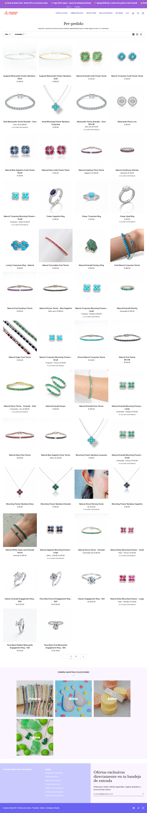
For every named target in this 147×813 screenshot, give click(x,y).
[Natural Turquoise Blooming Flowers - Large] (91, 288)
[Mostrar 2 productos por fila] (133, 34)
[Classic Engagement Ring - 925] (91, 579)
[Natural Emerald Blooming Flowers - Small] (127, 435)
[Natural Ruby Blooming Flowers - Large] (127, 579)
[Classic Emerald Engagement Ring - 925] (20, 579)
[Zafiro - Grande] (27, 225)
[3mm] (16, 127)
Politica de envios (52, 784)
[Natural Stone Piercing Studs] (91, 484)
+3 (30, 225)
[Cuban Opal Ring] (127, 196)
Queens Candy (8, 808)
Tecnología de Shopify (52, 808)
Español (77, 7)
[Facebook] (134, 808)
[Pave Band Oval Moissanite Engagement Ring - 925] (56, 625)
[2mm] (19, 127)
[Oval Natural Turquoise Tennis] (127, 245)
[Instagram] (143, 808)
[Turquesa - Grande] (99, 317)
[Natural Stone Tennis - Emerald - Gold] (20, 386)
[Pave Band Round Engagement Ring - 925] (56, 579)
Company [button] (48, 769)
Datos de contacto (53, 780)
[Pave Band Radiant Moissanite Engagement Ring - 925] (20, 625)
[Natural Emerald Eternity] (127, 288)
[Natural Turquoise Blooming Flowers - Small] (20, 196)
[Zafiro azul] (128, 176)
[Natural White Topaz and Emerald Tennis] (20, 530)
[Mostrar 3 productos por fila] (137, 34)
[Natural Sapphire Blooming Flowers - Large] (56, 530)
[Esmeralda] (125, 176)
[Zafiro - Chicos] (15, 225)
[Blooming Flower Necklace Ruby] (20, 484)
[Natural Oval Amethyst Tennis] (20, 288)
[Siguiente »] (83, 656)
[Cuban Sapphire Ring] (56, 196)
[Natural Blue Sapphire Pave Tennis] (56, 435)
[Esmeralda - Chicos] (18, 225)
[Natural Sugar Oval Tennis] (20, 337)
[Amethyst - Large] (11, 225)
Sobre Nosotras (51, 777)
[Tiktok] (138, 808)
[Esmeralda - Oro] (24, 412)
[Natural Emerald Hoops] (56, 386)
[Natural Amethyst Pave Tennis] (91, 150)
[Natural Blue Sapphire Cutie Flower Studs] (20, 150)
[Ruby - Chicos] (21, 225)
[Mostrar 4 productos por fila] (141, 34)
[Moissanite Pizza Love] (127, 102)
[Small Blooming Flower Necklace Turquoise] (56, 102)
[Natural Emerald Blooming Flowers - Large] (127, 386)
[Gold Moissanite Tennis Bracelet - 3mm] (20, 102)
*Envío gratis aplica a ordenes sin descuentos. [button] (17, 769)
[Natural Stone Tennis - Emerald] (91, 530)
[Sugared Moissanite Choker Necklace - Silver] (20, 56)
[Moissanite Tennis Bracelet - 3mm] (91, 102)
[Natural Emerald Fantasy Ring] (91, 245)
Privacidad (35, 808)
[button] (77, 13)
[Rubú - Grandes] (134, 605)
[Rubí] (122, 176)
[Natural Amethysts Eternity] (127, 150)
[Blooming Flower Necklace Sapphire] (127, 484)
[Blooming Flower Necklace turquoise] (91, 435)
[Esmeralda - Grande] (24, 225)
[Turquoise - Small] (8, 225)
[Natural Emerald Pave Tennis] (91, 386)
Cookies (42, 808)
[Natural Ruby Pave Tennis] (20, 435)
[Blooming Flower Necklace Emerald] (56, 484)
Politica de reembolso (54, 788)
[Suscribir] (142, 793)
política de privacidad (54, 792)
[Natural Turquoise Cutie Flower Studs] (127, 56)
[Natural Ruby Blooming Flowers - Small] (127, 530)
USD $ (68, 7)
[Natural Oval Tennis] (127, 337)
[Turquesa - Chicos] (63, 366)
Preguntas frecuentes (54, 773)
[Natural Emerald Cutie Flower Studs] (91, 56)
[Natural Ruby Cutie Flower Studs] (56, 150)
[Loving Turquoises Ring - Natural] (20, 245)
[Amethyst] (131, 176)
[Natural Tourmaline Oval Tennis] (56, 245)
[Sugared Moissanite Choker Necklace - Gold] (56, 56)
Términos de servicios (54, 796)
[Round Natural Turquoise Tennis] (91, 337)
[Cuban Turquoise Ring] (91, 196)
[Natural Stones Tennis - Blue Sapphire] (56, 288)
